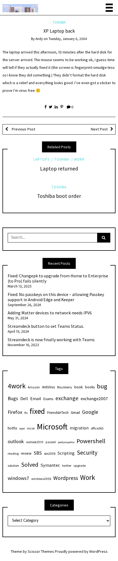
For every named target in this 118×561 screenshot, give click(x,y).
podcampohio (66, 442)
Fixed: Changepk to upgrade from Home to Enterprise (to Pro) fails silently (58, 279)
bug (102, 386)
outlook (16, 441)
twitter (66, 465)
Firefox (15, 412)
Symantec (50, 465)
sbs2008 (49, 453)
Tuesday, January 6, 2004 (68, 38)
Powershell (91, 441)
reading (13, 453)
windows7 (18, 478)
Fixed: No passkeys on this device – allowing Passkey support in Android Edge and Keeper (56, 297)
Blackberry (64, 387)
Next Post (99, 129)
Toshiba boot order (59, 196)
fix (25, 413)
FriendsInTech (58, 412)
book (78, 387)
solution (13, 465)
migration (79, 428)
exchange (66, 398)
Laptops (41, 159)
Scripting (66, 453)
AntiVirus (48, 387)
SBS (38, 453)
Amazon (34, 387)
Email (35, 398)
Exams (48, 399)
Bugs (13, 398)
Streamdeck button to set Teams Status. (46, 326)
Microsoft (52, 427)
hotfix (12, 428)
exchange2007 (94, 398)
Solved (29, 464)
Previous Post (23, 129)
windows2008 (41, 479)
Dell (24, 398)
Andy (39, 38)
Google (90, 412)
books (90, 387)
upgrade (80, 465)
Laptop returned (59, 168)
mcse (31, 428)
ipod (22, 428)
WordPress (98, 551)
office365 (97, 428)
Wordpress (65, 477)
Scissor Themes (41, 551)
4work (17, 385)
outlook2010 (34, 442)
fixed (37, 411)
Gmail (75, 412)
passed (51, 442)
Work (79, 159)
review (26, 453)
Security (87, 452)
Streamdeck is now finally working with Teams (51, 339)
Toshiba (59, 22)
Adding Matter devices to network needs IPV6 (50, 313)
